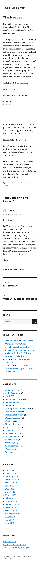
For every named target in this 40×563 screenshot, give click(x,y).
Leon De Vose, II (12, 347)
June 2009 (9, 486)
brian (8, 183)
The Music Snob (14, 7)
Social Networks (12, 436)
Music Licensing (12, 418)
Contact (26, 347)
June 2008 (9, 523)
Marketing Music (13, 412)
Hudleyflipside (12, 341)
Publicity (9, 430)
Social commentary (14, 433)
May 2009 (9, 489)
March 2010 (10, 473)
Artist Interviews (13, 390)
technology (10, 443)
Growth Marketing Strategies (16, 547)
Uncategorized (11, 449)
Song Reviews (11, 440)
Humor (8, 405)
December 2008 (12, 504)
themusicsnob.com (13, 446)
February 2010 (11, 476)
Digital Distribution (14, 399)
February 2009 (11, 498)
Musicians (10, 421)
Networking (10, 424)
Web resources (11, 452)
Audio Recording (12, 393)
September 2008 (12, 514)
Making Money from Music (17, 409)
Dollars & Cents (12, 402)
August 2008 (11, 517)
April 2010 (9, 470)
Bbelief (8, 396)
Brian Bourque (9, 541)
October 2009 (11, 483)
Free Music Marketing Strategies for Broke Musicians (19, 368)
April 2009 (10, 492)
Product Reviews (12, 427)
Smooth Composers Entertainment (21, 350)
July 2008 (9, 520)
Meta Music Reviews (14, 415)
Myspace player (22, 161)
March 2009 (10, 495)
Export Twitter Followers (14, 544)
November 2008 (12, 507)
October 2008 (11, 511)
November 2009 (12, 480)
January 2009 (11, 501)
